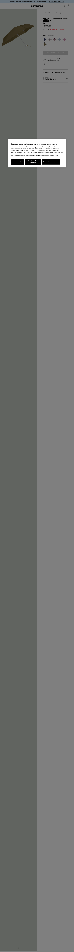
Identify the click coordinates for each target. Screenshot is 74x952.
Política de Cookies (53, 155)
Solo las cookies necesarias (33, 161)
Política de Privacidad (37, 155)
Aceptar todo (17, 161)
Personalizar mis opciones (51, 161)
